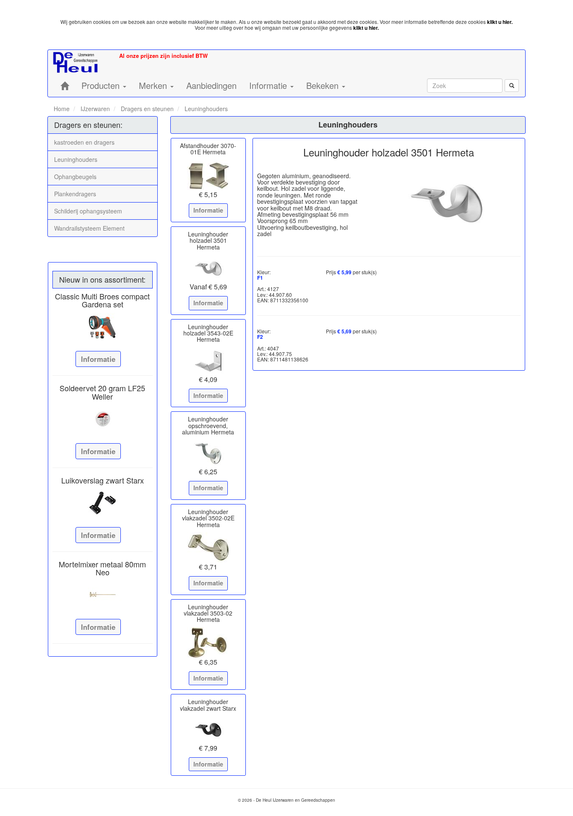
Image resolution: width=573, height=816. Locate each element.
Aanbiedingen (211, 85)
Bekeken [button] (323, 85)
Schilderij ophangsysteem (88, 211)
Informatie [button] (269, 85)
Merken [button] (154, 85)
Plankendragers (75, 194)
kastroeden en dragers (84, 142)
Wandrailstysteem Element (89, 228)
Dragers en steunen (146, 108)
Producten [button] (101, 85)
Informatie (98, 359)
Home (62, 108)
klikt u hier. (500, 22)
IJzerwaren (94, 108)
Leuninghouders (205, 108)
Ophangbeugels (75, 176)
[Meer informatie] (102, 326)
